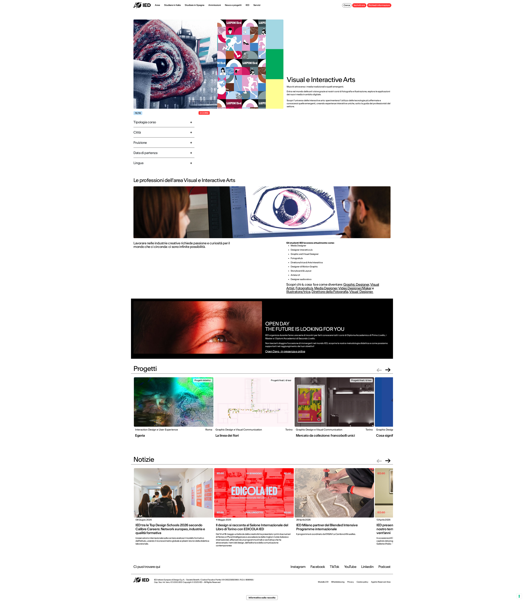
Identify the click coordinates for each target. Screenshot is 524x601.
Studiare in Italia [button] (172, 5)
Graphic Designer (356, 284)
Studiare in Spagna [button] (194, 5)
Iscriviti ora (359, 5)
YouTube (350, 567)
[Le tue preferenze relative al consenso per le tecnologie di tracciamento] (519, 596)
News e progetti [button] (233, 5)
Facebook (317, 567)
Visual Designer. (361, 292)
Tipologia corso (144, 122)
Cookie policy (362, 582)
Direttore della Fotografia (330, 292)
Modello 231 (323, 582)
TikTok (334, 567)
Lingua (138, 163)
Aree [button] (157, 5)
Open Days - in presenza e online (285, 351)
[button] (379, 370)
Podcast (384, 567)
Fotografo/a (304, 288)
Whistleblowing (338, 582)
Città (137, 132)
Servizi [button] (256, 5)
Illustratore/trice (298, 292)
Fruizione (140, 142)
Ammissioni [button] (214, 5)
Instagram (298, 567)
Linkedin (367, 567)
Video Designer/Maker (354, 288)
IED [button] (247, 5)
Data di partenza (145, 153)
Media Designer (325, 288)
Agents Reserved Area (381, 582)
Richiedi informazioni (379, 5)
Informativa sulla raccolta (262, 597)
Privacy (350, 582)
